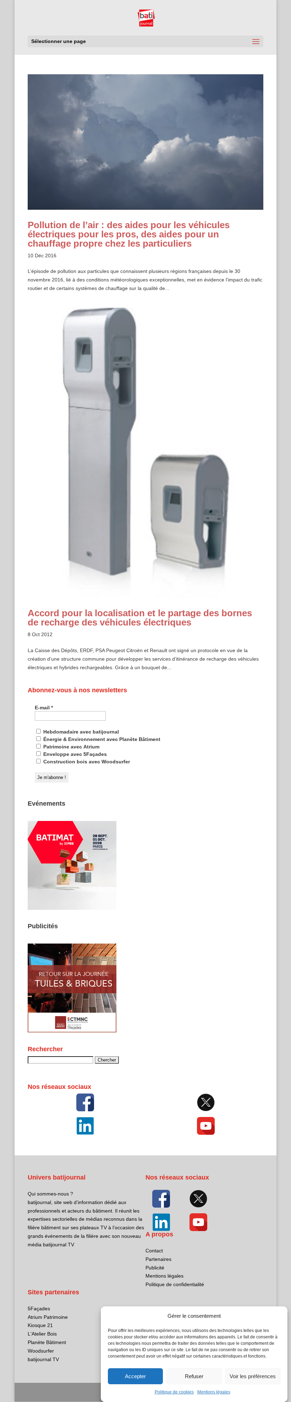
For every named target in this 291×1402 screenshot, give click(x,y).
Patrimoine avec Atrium (70, 747)
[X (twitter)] (205, 1102)
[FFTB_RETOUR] (72, 1030)
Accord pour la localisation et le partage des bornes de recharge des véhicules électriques (140, 618)
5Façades (39, 1308)
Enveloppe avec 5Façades (74, 754)
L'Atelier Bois (42, 1334)
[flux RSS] (85, 1102)
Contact (154, 1250)
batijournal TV (43, 1359)
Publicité (155, 1268)
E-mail (44, 707)
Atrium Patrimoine (48, 1317)
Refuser (194, 1376)
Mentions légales (213, 1392)
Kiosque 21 (40, 1325)
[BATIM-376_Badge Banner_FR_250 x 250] (72, 908)
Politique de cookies (174, 1392)
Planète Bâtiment (47, 1342)
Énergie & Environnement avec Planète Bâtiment (101, 739)
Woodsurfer (41, 1351)
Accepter (135, 1376)
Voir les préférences (253, 1376)
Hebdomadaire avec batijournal (80, 732)
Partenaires (158, 1259)
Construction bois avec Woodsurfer (86, 761)
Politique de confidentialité (175, 1284)
